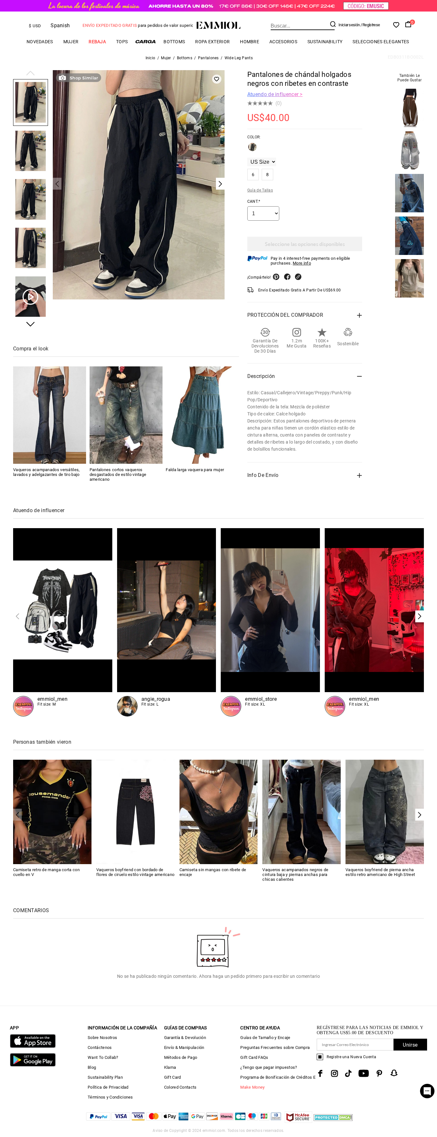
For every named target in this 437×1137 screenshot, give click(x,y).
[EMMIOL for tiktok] (348, 1073)
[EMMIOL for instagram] (334, 1073)
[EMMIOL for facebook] (320, 1073)
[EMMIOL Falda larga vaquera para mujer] (202, 415)
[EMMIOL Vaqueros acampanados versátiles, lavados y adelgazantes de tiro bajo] (49, 415)
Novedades (40, 41)
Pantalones (208, 58)
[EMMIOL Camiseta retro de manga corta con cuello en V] (52, 811)
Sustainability (324, 41)
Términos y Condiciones (110, 1097)
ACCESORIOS (283, 41)
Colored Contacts (180, 1087)
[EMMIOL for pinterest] (379, 1073)
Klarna (170, 1067)
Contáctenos (100, 1047)
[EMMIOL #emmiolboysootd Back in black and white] (62, 622)
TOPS (122, 41)
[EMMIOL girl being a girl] (166, 622)
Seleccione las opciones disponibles (305, 244)
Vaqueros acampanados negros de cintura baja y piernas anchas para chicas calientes (295, 874)
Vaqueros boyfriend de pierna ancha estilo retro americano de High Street (380, 872)
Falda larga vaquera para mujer (195, 469)
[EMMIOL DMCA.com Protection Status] (333, 1121)
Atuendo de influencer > (275, 94)
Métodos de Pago (180, 1057)
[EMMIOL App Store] (33, 1046)
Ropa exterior (212, 41)
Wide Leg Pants (239, 58)
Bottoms (174, 41)
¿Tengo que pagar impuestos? (268, 1067)
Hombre (249, 41)
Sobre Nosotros (102, 1037)
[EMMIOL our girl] (270, 622)
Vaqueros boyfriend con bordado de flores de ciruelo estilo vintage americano (135, 872)
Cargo (145, 41)
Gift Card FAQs (254, 1057)
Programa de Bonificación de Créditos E (277, 1077)
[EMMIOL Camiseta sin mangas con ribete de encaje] (218, 811)
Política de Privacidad (108, 1087)
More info (302, 263)
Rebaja (97, 41)
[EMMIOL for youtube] (364, 1073)
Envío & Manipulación (184, 1047)
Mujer (71, 41)
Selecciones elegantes (381, 41)
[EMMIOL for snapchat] (394, 1073)
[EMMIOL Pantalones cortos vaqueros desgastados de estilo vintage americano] (126, 415)
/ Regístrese (370, 24)
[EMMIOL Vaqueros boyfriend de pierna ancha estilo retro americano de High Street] (385, 811)
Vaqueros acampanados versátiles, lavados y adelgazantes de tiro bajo (46, 472)
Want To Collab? (103, 1057)
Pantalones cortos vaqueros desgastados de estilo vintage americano (118, 474)
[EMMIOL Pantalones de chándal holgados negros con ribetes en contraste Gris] (252, 149)
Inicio (150, 58)
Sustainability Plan (105, 1077)
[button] (30, 73)
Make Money (252, 1087)
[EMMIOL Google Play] (33, 1065)
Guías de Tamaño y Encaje (265, 1037)
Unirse (410, 1045)
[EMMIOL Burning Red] (374, 622)
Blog (92, 1067)
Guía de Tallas (260, 190)
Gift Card (172, 1077)
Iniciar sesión (349, 24)
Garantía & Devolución (185, 1037)
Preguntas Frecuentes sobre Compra (275, 1047)
